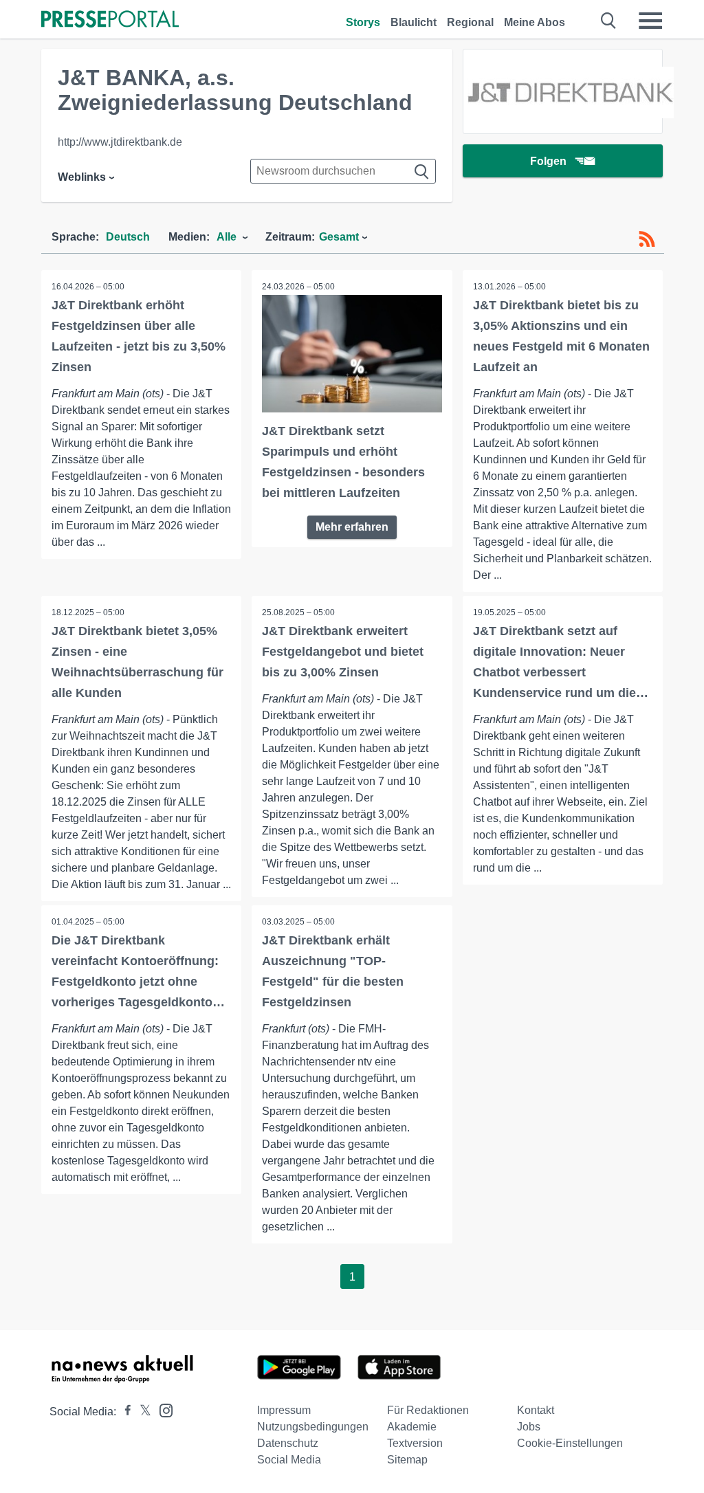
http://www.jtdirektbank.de (120, 142)
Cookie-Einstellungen (570, 1443)
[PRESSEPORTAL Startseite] (110, 20)
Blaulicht (413, 22)
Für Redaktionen (428, 1410)
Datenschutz (287, 1443)
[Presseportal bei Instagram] (162, 1409)
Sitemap (407, 1460)
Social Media (289, 1460)
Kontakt (535, 1410)
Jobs (528, 1427)
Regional (470, 22)
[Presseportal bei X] (141, 1411)
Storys (363, 22)
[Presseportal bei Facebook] (123, 1411)
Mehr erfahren (352, 527)
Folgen (548, 161)
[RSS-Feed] (647, 239)
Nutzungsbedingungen (312, 1427)
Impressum (284, 1410)
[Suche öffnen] (608, 20)
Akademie (412, 1427)
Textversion (415, 1443)
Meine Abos (534, 22)
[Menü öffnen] (650, 20)
